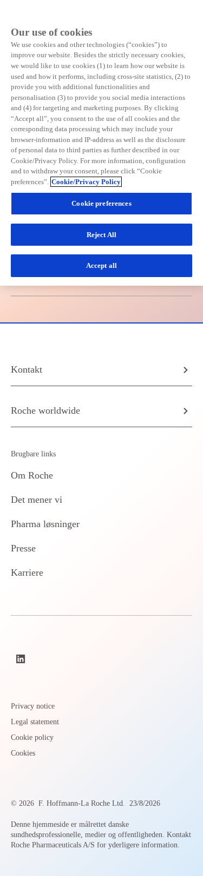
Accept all (101, 265)
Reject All (101, 235)
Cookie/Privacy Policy (86, 182)
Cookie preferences (101, 203)
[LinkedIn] (21, 658)
